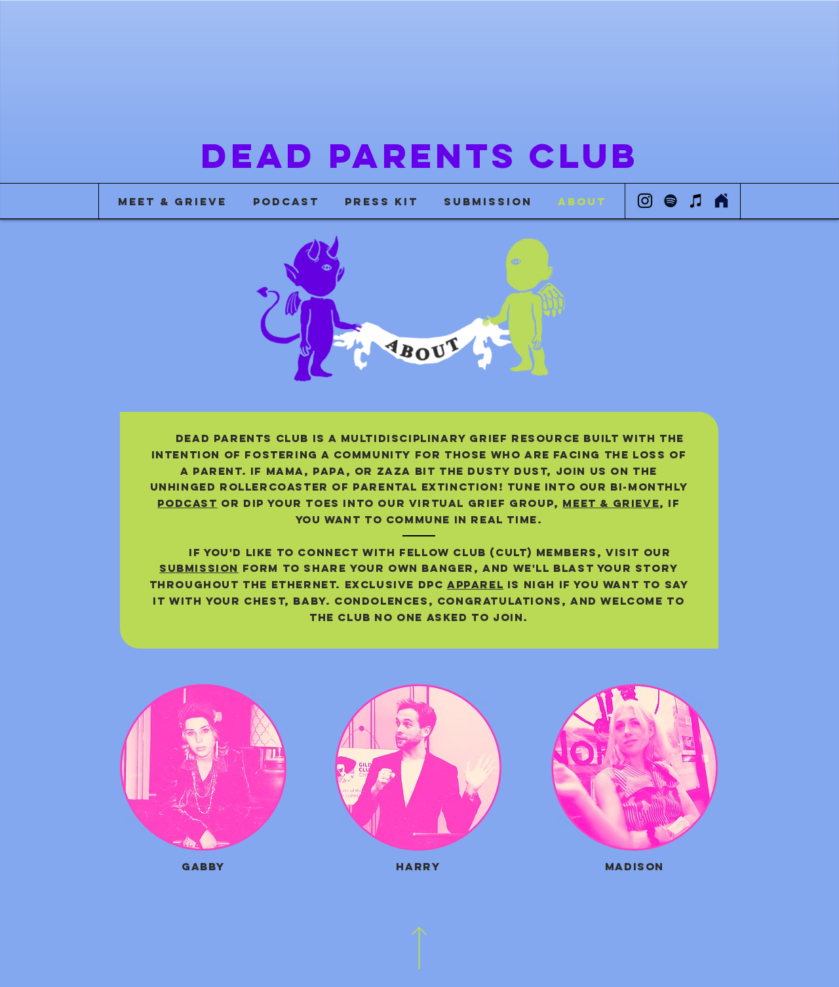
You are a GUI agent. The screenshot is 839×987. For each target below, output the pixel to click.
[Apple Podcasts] (696, 201)
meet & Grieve (610, 503)
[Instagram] (645, 201)
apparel (475, 584)
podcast (187, 503)
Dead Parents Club (419, 155)
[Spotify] (670, 201)
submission (199, 567)
